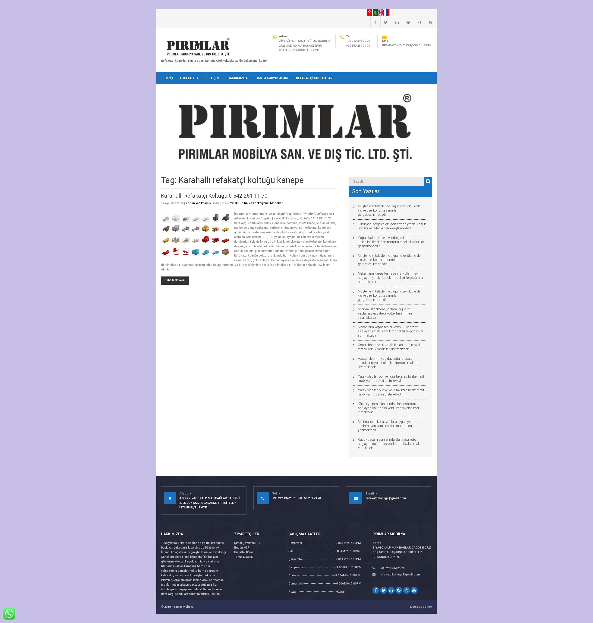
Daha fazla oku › (175, 280)
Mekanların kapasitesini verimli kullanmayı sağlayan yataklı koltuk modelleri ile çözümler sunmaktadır (390, 278)
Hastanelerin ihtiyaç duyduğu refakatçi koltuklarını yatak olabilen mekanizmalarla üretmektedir (388, 363)
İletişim (213, 78)
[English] (381, 12)
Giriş (168, 78)
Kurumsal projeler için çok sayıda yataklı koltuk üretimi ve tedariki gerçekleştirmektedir (392, 226)
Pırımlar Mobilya (182, 606)
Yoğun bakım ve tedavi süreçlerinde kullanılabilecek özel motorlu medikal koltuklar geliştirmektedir (391, 242)
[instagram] (417, 22)
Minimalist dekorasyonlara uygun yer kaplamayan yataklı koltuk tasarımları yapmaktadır (385, 313)
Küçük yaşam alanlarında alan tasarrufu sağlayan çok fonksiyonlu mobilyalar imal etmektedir (388, 408)
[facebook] (373, 22)
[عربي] (376, 12)
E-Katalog (189, 78)
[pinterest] (406, 22)
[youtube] (428, 22)
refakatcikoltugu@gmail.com (406, 45)
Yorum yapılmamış (198, 203)
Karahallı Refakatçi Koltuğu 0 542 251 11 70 (214, 196)
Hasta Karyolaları (271, 78)
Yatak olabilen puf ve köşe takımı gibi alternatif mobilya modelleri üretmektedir (391, 378)
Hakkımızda (237, 78)
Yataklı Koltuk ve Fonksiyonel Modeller (256, 203)
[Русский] (386, 12)
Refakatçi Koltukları (314, 78)
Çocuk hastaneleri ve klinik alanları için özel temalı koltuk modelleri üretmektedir (389, 347)
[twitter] (384, 22)
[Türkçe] (370, 12)
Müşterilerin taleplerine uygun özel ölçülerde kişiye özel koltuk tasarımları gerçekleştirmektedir (389, 210)
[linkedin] (395, 22)
